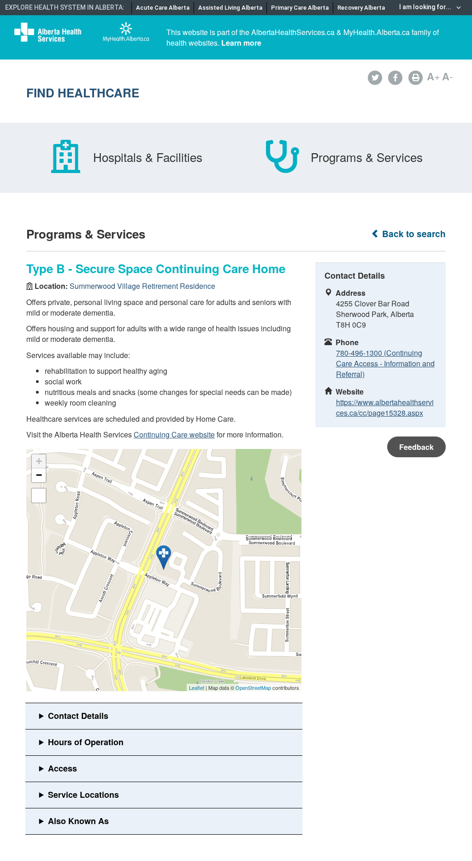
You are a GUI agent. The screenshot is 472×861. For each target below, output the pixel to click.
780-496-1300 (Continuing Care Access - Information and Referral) (385, 363)
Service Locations (83, 795)
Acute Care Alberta (162, 7)
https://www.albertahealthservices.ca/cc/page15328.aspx (385, 407)
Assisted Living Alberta (230, 7)
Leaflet (196, 687)
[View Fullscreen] (39, 495)
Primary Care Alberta (300, 7)
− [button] (39, 475)
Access (62, 768)
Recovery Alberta (361, 7)
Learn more (241, 42)
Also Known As (78, 821)
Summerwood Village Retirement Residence (142, 286)
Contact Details (78, 716)
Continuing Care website (174, 434)
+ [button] (39, 461)
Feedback (416, 447)
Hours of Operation (86, 742)
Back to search (413, 233)
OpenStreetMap (253, 687)
